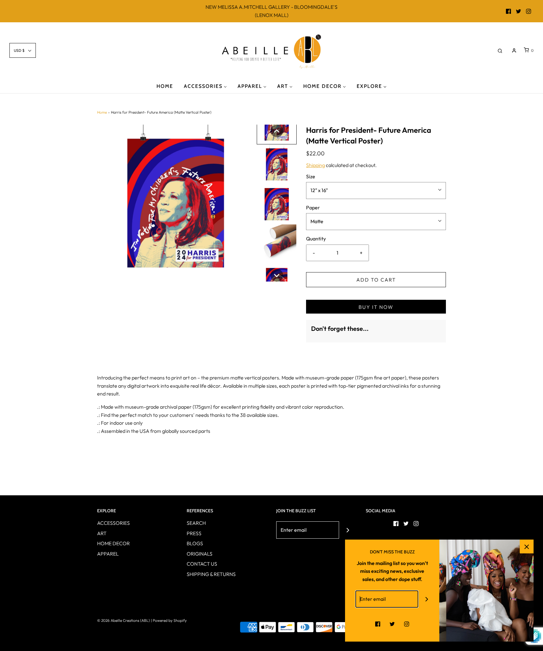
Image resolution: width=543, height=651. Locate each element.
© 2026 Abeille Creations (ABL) (123, 620)
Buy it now (376, 307)
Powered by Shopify (170, 620)
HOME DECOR (113, 543)
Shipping (315, 165)
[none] (277, 131)
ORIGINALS (199, 554)
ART (102, 533)
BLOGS (195, 543)
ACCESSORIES (113, 523)
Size (310, 176)
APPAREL (108, 554)
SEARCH (196, 523)
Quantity (316, 238)
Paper (313, 207)
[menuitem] (165, 85)
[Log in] (514, 50)
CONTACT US (202, 564)
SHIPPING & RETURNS (211, 574)
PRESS (194, 533)
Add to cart (376, 280)
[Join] (347, 530)
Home (102, 112)
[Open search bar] (500, 50)
